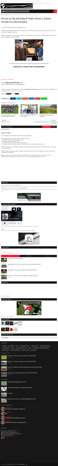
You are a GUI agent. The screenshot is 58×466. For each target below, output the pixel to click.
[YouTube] (38, 3)
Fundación (13, 1)
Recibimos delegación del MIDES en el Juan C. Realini (28, 115)
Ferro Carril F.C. (46, 126)
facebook (54, 126)
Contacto (40, 1)
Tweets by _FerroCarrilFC (7, 252)
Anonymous (8, 407)
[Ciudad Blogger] (15, 331)
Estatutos (18, 1)
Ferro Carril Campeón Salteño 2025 (15, 258)
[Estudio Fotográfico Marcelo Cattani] (7, 325)
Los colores (10, 393)
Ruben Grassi (33, 350)
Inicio (3, 1)
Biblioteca (30, 1)
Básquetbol (11, 346)
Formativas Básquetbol (45, 346)
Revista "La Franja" (25, 350)
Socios (35, 1)
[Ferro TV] (29, 244)
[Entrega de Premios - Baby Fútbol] (29, 60)
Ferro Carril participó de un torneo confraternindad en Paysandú (8, 115)
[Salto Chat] (7, 331)
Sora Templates (21, 464)
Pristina (21, 91)
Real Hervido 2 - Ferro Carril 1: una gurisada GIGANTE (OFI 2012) (21, 399)
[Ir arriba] (26, 464)
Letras (30, 348)
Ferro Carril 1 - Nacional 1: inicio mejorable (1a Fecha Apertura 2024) (22, 275)
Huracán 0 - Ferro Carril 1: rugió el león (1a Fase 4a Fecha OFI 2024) (22, 372)
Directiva (24, 1)
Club (8, 1)
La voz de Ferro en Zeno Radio (32, 226)
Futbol (10, 256)
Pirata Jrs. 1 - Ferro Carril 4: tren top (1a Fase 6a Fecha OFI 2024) (21, 361)
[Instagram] (40, 3)
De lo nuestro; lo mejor (24, 346)
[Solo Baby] (16, 325)
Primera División (5, 350)
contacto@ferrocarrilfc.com (10, 436)
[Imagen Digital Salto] (11, 325)
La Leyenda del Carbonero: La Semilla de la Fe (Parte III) (19, 387)
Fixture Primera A (34, 346)
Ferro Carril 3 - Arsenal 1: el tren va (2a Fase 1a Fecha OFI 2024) (21, 355)
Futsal (47, 256)
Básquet (29, 256)
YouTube (12, 316)
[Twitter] (36, 3)
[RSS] (42, 3)
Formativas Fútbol (5, 348)
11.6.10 (17, 93)
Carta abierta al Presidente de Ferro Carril (16, 381)
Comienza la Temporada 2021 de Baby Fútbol (47, 115)
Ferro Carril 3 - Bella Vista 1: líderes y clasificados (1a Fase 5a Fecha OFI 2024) (24, 367)
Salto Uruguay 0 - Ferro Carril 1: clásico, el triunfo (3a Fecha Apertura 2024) (24, 264)
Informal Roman (14, 91)
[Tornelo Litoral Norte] (11, 331)
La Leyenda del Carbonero (21, 348)
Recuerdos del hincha (15, 350)
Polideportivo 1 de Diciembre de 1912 (41, 348)
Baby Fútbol (6, 14)
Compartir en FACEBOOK (7, 79)
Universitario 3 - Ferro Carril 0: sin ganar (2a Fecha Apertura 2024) (21, 270)
